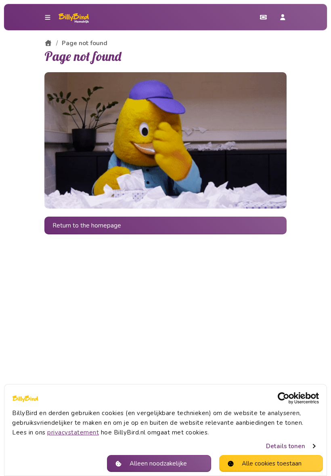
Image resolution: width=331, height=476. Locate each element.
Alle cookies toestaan (272, 463)
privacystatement (73, 432)
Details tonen (285, 446)
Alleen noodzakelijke (158, 463)
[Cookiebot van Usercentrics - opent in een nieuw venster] (283, 398)
